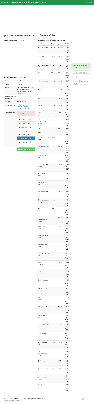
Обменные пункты (20, 2)
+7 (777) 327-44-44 (23, 105)
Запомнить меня (84, 82)
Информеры (41, 2)
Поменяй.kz (5, 2)
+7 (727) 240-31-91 (23, 107)
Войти (91, 2)
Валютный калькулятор (27, 149)
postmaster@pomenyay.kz (12, 400)
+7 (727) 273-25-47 (23, 109)
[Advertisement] (35, 19)
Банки (31, 2)
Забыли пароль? (84, 85)
